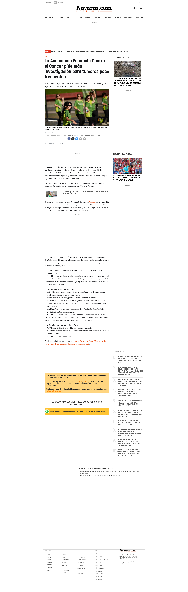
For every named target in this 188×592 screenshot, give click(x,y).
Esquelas (139, 17)
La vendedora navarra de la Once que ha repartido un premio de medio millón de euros (85, 192)
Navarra (60, 17)
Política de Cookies (103, 560)
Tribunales (49, 562)
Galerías (81, 571)
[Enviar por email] (80, 139)
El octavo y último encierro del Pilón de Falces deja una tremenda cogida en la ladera (130, 423)
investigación (52, 143)
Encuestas (66, 559)
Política (49, 557)
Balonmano (82, 555)
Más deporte (82, 559)
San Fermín (49, 17)
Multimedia (128, 17)
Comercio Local (80, 381)
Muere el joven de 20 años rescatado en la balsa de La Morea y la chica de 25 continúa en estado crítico (90, 51)
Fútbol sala (82, 557)
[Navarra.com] (94, 8)
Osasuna (88, 17)
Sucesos (49, 559)
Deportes (64, 565)
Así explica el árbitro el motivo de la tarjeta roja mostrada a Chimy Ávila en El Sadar (126, 178)
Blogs (64, 557)
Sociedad (49, 564)
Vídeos (81, 573)
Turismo (100, 576)
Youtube (92, 202)
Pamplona (69, 17)
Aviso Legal (101, 568)
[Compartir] (68, 139)
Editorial (49, 573)
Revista (118, 17)
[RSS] (133, 554)
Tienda (100, 579)
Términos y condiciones (103, 469)
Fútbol (64, 568)
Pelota (64, 573)
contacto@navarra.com (55, 391)
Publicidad (101, 557)
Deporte (98, 17)
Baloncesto (66, 570)
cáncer (60, 143)
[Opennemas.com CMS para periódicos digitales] (128, 559)
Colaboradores (67, 555)
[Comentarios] (84, 139)
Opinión (79, 17)
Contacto (100, 554)
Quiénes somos (102, 551)
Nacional (108, 17)
